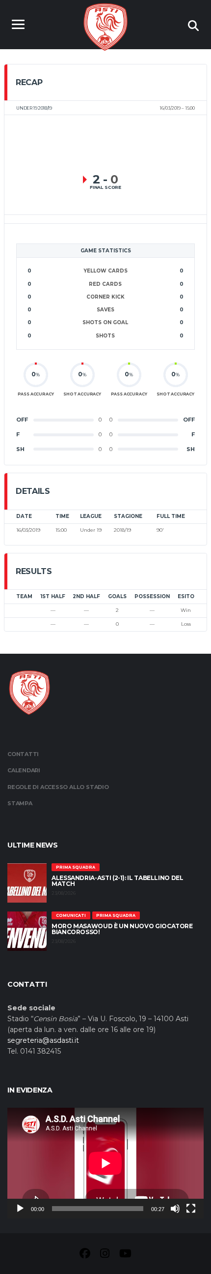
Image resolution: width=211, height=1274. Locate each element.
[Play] (20, 1208)
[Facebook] (85, 1254)
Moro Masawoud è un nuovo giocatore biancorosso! (122, 929)
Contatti (23, 754)
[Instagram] (104, 1254)
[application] (105, 1163)
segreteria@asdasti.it (43, 1040)
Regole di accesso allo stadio (58, 787)
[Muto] (175, 1208)
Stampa (19, 803)
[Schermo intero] (191, 1208)
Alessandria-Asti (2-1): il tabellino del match (118, 880)
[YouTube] (125, 1254)
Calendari (23, 770)
